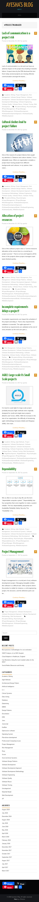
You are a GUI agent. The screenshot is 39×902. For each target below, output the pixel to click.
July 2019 (5, 813)
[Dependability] (20, 481)
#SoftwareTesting (7, 369)
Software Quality (7, 104)
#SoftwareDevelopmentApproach (12, 113)
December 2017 (6, 847)
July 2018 (5, 823)
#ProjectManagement (8, 109)
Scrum (4, 754)
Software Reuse (17, 104)
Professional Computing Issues (11, 741)
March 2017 (5, 871)
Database (5, 700)
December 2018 (6, 816)
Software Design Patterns (18, 97)
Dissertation (5, 713)
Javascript (5, 724)
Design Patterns (7, 710)
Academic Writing (9, 95)
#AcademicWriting (20, 106)
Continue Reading (19, 80)
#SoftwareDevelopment (21, 111)
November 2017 (6, 850)
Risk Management (9, 348)
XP (3, 798)
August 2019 (6, 809)
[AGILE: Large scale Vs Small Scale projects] (20, 396)
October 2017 (6, 854)
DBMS (4, 707)
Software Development (9, 350)
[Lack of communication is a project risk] (20, 54)
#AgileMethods (21, 453)
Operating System (7, 734)
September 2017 (7, 857)
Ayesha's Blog (19, 5)
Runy (3, 751)
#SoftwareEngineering (26, 207)
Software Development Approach (20, 99)
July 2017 (5, 864)
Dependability (9, 469)
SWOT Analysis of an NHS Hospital (13, 653)
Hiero (15, 899)
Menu (19, 15)
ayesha (25, 41)
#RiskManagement (7, 111)
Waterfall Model (6, 792)
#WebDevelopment (7, 116)
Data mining (5, 696)
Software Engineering (25, 102)
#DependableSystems (8, 541)
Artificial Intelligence (8, 686)
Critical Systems (7, 693)
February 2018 (6, 840)
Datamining (5, 703)
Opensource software (8, 730)
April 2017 (5, 867)
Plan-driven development (9, 737)
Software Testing (28, 104)
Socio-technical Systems (18, 531)
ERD (3, 717)
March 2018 (5, 837)
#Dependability (28, 538)
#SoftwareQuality (27, 113)
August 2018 (6, 820)
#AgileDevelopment (10, 453)
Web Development (28, 451)
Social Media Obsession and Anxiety (13, 665)
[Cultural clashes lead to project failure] (20, 143)
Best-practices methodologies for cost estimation (17, 650)
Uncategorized (6, 788)
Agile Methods (20, 442)
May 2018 (5, 830)
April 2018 (5, 833)
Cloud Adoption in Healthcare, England (13, 656)
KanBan (4, 727)
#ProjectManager (21, 109)
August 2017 (6, 860)
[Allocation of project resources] (20, 236)
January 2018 (6, 843)
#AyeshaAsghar (31, 106)
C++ (3, 690)
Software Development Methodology (13, 352)
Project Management (22, 95)
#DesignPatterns (7, 359)
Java (3, 720)
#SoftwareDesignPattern (21, 294)
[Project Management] (20, 567)
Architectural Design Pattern (10, 683)
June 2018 (5, 826)
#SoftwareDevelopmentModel (11, 207)
